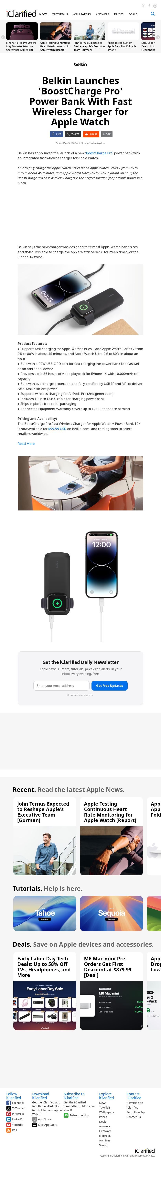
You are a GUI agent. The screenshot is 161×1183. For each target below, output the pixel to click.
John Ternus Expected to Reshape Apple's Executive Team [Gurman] (89, 46)
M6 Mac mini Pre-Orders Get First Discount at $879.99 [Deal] (107, 966)
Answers (104, 1126)
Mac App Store (47, 1125)
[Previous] (3, 37)
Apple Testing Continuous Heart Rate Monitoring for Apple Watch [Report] (55, 46)
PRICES (118, 14)
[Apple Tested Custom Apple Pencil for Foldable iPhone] (123, 39)
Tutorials (105, 1107)
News (102, 1103)
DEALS (133, 14)
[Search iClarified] (153, 14)
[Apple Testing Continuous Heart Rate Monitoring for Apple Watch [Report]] (55, 39)
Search (103, 1145)
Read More (26, 443)
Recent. (24, 789)
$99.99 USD (57, 428)
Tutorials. (27, 888)
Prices (103, 1117)
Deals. (22, 944)
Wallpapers (106, 1112)
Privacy (150, 1155)
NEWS (43, 14)
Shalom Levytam (97, 142)
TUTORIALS (60, 14)
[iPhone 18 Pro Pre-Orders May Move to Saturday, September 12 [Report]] (22, 39)
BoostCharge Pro (99, 153)
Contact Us (134, 1117)
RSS (14, 1130)
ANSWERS (102, 14)
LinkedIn (18, 1119)
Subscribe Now (80, 1115)
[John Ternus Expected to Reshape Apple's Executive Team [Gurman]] (89, 39)
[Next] (158, 37)
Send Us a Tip (136, 1112)
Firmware (105, 1131)
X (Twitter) (18, 1108)
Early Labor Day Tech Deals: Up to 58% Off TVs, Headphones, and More (44, 966)
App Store (44, 1119)
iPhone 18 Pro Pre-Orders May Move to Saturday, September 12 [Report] (21, 46)
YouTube (17, 1125)
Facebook (18, 1103)
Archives (104, 1140)
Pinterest (18, 1114)
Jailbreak (105, 1136)
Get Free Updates (109, 686)
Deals (102, 1121)
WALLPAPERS (82, 14)
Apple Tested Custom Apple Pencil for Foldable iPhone (122, 46)
